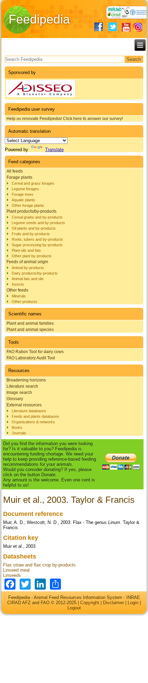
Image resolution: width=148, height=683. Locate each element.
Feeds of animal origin (27, 261)
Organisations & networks (33, 422)
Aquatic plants (23, 200)
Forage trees (22, 194)
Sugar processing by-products (37, 245)
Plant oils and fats (26, 250)
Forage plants (19, 177)
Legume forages (25, 189)
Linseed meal (16, 570)
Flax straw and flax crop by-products (39, 564)
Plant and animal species (30, 329)
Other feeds (17, 290)
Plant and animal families (30, 323)
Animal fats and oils (28, 279)
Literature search (22, 386)
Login (133, 602)
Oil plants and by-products (34, 228)
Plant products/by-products (31, 211)
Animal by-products (28, 268)
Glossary (15, 398)
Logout (74, 607)
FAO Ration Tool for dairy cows (35, 351)
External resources (24, 405)
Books (17, 427)
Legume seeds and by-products (38, 223)
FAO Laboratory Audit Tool (31, 358)
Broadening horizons (26, 380)
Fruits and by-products (31, 234)
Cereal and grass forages (33, 183)
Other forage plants (28, 205)
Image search (19, 392)
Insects (18, 284)
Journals (19, 433)
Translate (54, 149)
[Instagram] (138, 27)
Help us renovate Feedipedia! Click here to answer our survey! (65, 118)
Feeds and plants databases (35, 416)
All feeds (15, 171)
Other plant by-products (32, 256)
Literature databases (29, 411)
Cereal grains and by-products (37, 217)
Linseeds (12, 575)
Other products (24, 301)
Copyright (89, 602)
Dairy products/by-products (35, 273)
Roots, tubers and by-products (37, 239)
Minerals (19, 296)
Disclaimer (113, 602)
